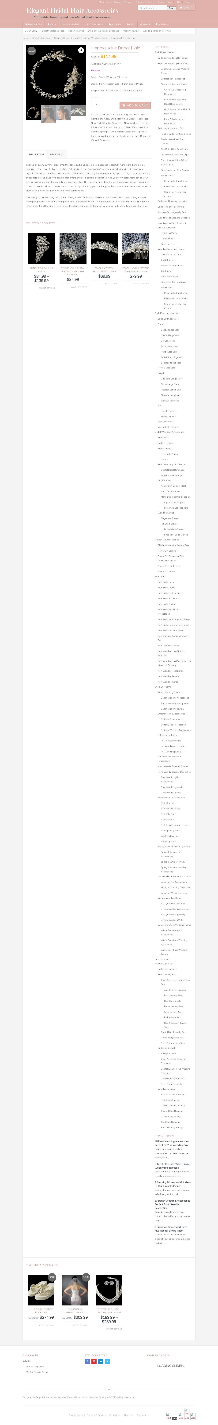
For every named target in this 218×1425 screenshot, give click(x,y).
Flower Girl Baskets (167, 551)
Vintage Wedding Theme (170, 898)
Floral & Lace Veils (166, 367)
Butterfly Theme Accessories (171, 713)
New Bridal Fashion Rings (170, 593)
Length (161, 373)
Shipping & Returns (144, 2)
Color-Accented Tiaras (172, 254)
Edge (160, 324)
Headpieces (35, 24)
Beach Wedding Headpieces (175, 703)
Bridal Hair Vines (119, 118)
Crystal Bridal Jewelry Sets (173, 1032)
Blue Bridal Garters (170, 454)
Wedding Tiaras (168, 841)
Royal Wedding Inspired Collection (174, 772)
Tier (159, 405)
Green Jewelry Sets (173, 1012)
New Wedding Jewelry (168, 676)
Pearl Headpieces (169, 276)
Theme (146, 24)
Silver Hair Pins (168, 244)
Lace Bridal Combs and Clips (175, 154)
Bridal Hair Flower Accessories (172, 201)
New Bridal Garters (167, 604)
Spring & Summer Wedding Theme (174, 846)
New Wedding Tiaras (168, 682)
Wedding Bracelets (167, 1053)
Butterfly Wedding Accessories (176, 730)
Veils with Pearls (166, 421)
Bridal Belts (163, 437)
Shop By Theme (163, 686)
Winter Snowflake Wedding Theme (174, 925)
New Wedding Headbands (170, 671)
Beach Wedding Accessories (175, 697)
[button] (81, 50)
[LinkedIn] (100, 1361)
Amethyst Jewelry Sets (175, 990)
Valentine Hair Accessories (174, 882)
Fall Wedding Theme (167, 735)
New (132, 24)
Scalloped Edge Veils (171, 362)
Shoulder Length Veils (171, 395)
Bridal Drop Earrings (170, 1100)
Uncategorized (162, 959)
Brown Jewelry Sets (173, 1006)
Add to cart (137, 105)
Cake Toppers (164, 480)
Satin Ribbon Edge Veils (172, 357)
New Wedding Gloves (168, 645)
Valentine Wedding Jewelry (174, 893)
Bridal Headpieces (138, 118)
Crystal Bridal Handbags (172, 470)
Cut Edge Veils (168, 340)
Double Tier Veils (169, 411)
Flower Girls (95, 24)
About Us (128, 1415)
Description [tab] (36, 154)
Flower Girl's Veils (166, 571)
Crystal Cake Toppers (174, 502)
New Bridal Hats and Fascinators (173, 625)
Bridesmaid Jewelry (167, 1048)
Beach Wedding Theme (169, 692)
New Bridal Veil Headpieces (171, 630)
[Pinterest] (94, 1361)
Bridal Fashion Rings (170, 808)
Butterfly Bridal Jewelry (172, 719)
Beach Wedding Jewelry (172, 708)
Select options (47, 288)
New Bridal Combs (101, 123)
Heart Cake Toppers (170, 491)
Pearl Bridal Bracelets (171, 1084)
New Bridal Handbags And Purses (174, 619)
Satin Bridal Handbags (171, 475)
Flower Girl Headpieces (172, 265)
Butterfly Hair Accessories (173, 724)
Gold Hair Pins (168, 238)
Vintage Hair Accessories (173, 903)
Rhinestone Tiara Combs (176, 186)
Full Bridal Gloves (169, 523)
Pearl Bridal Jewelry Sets (173, 1043)
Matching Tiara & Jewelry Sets (172, 212)
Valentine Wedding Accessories (176, 887)
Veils (52, 24)
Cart (188, 7)
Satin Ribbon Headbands (173, 78)
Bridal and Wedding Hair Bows (172, 58)
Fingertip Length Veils (171, 389)
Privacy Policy (165, 2)
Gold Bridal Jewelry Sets (172, 1037)
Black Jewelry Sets (173, 995)
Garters (164, 459)
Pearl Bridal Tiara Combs (176, 181)
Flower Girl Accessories (167, 539)
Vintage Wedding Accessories (175, 909)
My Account (104, 2)
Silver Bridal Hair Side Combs (175, 170)
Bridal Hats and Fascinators (171, 206)
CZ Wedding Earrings (171, 1116)
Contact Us (190, 2)
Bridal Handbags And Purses (171, 464)
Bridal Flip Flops (165, 443)
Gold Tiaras (166, 271)
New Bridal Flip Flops (168, 598)
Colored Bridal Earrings (172, 1111)
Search (172, 8)
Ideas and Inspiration (35, 1366)
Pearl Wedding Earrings (172, 1127)
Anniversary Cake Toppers (173, 486)
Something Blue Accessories (171, 797)
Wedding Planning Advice (37, 1372)
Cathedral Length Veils (172, 378)
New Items (117, 123)
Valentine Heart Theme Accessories (175, 876)
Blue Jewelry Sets (172, 1001)
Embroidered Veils (169, 346)
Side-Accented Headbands (174, 84)
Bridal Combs (167, 803)
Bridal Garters (164, 448)
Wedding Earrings (169, 836)
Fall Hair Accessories (171, 740)
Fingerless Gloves (169, 518)
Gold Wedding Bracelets (173, 1078)
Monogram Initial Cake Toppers (176, 497)
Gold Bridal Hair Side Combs (174, 149)
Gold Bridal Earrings (170, 1122)
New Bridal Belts (166, 582)
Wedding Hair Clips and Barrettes (174, 217)
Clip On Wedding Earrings (173, 1105)
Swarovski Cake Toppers (176, 508)
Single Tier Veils (168, 416)
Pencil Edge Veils (169, 351)
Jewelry (116, 24)
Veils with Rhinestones (168, 427)
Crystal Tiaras (167, 260)
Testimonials (142, 1415)
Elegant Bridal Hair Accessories (50, 1397)
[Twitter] (107, 1361)
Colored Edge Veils (170, 335)
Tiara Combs (167, 175)
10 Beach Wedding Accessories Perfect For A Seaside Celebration (172, 1204)
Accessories (71, 24)
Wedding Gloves (76, 30)
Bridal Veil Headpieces (53, 30)
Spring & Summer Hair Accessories (118, 131)
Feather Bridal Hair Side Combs (176, 134)
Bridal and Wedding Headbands (103, 30)
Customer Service (123, 2)
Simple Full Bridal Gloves (176, 534)
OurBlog (163, 24)
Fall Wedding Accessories (173, 746)
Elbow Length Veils (170, 384)
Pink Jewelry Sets (172, 1017)
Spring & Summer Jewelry (173, 861)
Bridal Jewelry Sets (170, 830)
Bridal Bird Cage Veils (168, 318)
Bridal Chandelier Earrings (173, 1094)
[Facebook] (87, 1361)
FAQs (178, 2)
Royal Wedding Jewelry (172, 787)
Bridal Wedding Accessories (169, 431)
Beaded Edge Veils (170, 329)
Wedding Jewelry (131, 30)
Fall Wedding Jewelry (171, 751)
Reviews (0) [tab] (57, 154)
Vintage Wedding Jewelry (173, 914)
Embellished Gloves (173, 529)
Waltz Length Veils (170, 400)
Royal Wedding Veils (171, 792)
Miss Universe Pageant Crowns (173, 766)
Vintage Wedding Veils (172, 920)
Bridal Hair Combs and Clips (171, 128)
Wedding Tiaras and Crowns (157, 30)
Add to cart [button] (111, 283)
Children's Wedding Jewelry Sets (173, 545)
